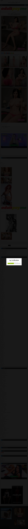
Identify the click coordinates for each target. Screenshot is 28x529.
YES (10, 263)
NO (17, 263)
